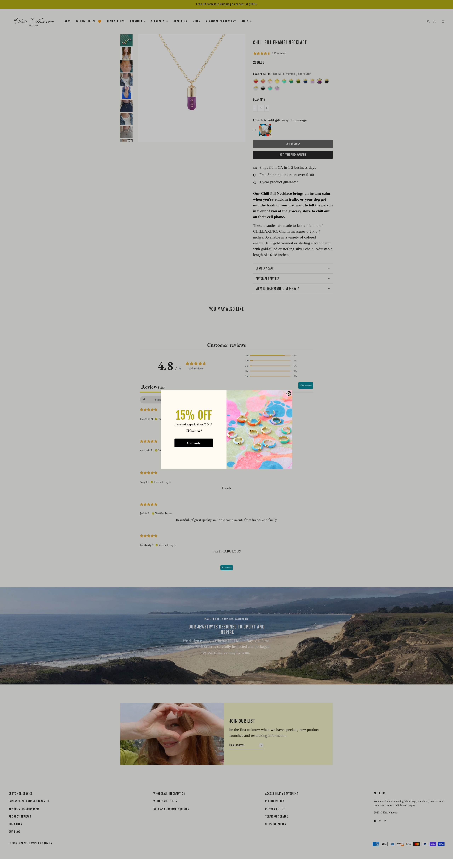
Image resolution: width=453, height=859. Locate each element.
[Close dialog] (289, 393)
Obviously (193, 443)
